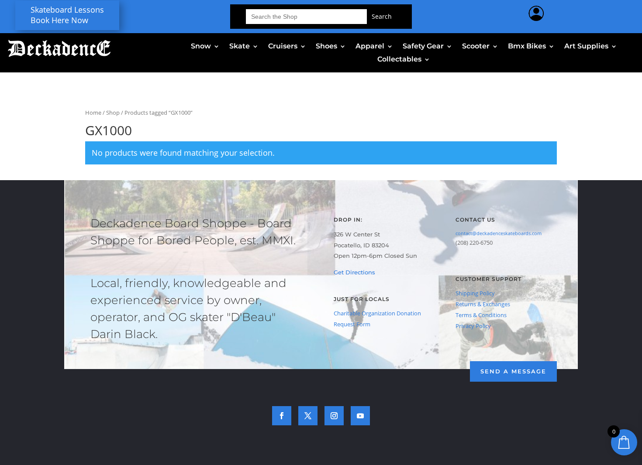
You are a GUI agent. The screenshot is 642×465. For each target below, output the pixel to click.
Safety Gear (423, 46)
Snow (201, 46)
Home (93, 112)
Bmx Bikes (527, 46)
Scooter (476, 46)
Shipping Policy (475, 293)
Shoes (326, 46)
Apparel (370, 46)
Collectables (399, 59)
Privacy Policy (473, 326)
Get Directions (354, 272)
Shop (113, 112)
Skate (239, 46)
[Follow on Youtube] (360, 415)
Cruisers (282, 46)
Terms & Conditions (481, 315)
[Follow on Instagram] (334, 415)
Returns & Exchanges (483, 304)
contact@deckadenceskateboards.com (499, 233)
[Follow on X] (308, 415)
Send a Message (513, 371)
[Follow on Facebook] (281, 415)
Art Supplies (586, 46)
